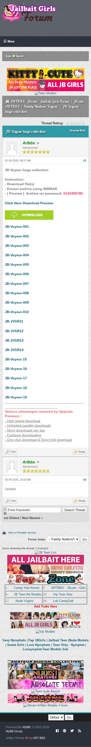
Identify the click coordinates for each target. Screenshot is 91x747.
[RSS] (79, 730)
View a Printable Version (22, 532)
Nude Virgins (24, 601)
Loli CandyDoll (63, 601)
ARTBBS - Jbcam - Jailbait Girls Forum (39, 101)
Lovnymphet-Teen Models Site (45, 649)
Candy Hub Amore (26, 588)
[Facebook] (57, 730)
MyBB (26, 727)
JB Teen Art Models (27, 594)
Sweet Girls (15, 645)
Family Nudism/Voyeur (41, 106)
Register (19, 56)
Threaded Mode (77, 130)
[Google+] (64, 730)
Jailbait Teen (57, 640)
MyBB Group (14, 731)
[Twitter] (72, 730)
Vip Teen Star (62, 594)
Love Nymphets (38, 645)
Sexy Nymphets (14, 640)
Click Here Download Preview (29, 203)
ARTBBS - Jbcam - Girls (68, 588)
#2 (84, 479)
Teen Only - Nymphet (68, 645)
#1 (84, 160)
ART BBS (39, 738)
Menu (10, 41)
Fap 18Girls (37, 640)
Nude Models (79, 640)
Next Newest (31, 518)
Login (8, 56)
